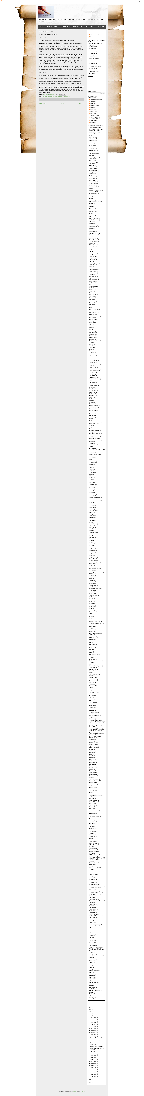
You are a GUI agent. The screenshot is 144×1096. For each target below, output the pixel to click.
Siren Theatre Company (94, 816)
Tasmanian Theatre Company (95, 66)
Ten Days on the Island (94, 58)
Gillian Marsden (92, 392)
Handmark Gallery (93, 410)
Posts (91, 34)
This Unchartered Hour (94, 929)
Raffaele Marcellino (93, 739)
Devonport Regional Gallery (95, 316)
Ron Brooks (91, 760)
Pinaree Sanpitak (92, 705)
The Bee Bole (92, 902)
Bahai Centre (92, 195)
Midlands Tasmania (93, 600)
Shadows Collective (93, 801)
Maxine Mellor (92, 586)
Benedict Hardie (92, 208)
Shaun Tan (91, 806)
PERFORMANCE (93, 692)
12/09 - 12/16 (94, 1021)
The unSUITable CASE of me (95, 919)
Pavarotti (91, 687)
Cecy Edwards (92, 246)
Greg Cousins (92, 398)
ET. (89, 357)
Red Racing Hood (93, 742)
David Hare (91, 302)
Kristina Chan (92, 515)
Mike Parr (91, 601)
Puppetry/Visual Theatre (94, 715)
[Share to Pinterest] (65, 95)
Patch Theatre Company (94, 679)
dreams (90, 325)
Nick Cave (91, 642)
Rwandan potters (92, 775)
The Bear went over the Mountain (96, 900)
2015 (90, 1009)
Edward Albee (92, 335)
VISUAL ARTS (92, 967)
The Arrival (91, 897)
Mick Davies (91, 596)
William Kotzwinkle (93, 984)
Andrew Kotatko (92, 158)
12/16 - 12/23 (94, 1019)
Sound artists (92, 834)
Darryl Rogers (92, 296)
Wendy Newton (93, 120)
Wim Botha (91, 985)
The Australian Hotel (93, 899)
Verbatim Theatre (92, 962)
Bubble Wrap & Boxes (94, 233)
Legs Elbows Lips (93, 532)
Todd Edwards (92, 939)
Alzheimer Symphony (93, 157)
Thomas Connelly (93, 930)
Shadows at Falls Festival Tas (95, 43)
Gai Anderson (92, 384)
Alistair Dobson (92, 148)
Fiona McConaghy (93, 372)
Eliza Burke (92, 103)
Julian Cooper (92, 492)
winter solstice (92, 987)
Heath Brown (91, 413)
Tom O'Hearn (92, 942)
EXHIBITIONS (92, 362)
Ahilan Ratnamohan (93, 140)
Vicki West (91, 964)
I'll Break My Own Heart (94, 430)
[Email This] (60, 95)
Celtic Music (91, 248)
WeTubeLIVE (92, 978)
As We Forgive (92, 185)
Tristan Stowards (92, 952)
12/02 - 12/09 (94, 1022)
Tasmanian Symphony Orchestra (96, 886)
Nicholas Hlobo (92, 639)
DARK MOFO (92, 291)
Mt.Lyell (90, 613)
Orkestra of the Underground (95, 665)
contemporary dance (93, 271)
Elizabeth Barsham (94, 105)
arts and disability (93, 183)
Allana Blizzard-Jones (93, 150)
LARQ (90, 522)
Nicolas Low (91, 647)
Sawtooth (91, 792)
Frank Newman (92, 382)
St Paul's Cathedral (93, 844)
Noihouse (91, 652)
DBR (90, 307)
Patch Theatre (92, 677)
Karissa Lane (92, 507)
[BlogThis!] (61, 95)
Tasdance (91, 60)
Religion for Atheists (93, 747)
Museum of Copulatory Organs (95, 623)
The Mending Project (93, 914)
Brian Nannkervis (92, 225)
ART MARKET (92, 180)
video (90, 965)
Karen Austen (92, 505)
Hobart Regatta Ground (94, 423)
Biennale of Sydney (93, 211)
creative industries (93, 272)
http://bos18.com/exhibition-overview (47, 42)
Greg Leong (91, 400)
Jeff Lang (91, 467)
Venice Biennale (92, 960)
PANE (90, 675)
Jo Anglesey (91, 479)
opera (90, 664)
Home (62, 103)
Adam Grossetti (92, 137)
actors (90, 135)
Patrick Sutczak (93, 111)
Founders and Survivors (94, 379)
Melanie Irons (92, 590)
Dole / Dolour (92, 317)
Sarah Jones (91, 789)
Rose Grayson (92, 762)
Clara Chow (91, 261)
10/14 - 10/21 (94, 1030)
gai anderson (93, 122)
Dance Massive (92, 286)
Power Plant (91, 710)
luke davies (91, 553)
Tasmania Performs (93, 53)
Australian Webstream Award (95, 190)
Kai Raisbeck (92, 504)
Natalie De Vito (92, 631)
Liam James (91, 535)
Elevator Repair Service (94, 340)
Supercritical (91, 45)
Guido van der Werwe (93, 405)
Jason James (92, 466)
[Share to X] (62, 95)
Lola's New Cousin (93, 547)
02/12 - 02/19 (94, 1073)
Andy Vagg (91, 163)
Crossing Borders (92, 276)
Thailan (90, 896)
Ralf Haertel (91, 741)
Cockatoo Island (92, 264)
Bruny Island (91, 229)
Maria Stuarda (92, 570)
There (90, 927)
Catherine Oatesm (93, 244)
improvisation (92, 441)
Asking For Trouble (93, 186)
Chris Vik (91, 254)
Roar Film (91, 752)
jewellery (91, 474)
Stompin (91, 861)
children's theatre (92, 253)
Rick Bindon (91, 751)
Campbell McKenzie (93, 239)
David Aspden (92, 299)
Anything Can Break (93, 172)
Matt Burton (91, 580)
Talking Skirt (91, 871)
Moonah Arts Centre (93, 611)
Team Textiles (92, 889)
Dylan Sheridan (92, 332)
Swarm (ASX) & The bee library (97, 1046)
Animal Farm (91, 165)
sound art (91, 833)
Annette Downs (92, 166)
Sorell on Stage (92, 831)
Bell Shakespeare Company (95, 201)
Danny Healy (91, 289)
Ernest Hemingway (93, 350)
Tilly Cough (91, 932)
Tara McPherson (92, 874)
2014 (90, 1011)
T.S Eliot (91, 869)
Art (89, 175)
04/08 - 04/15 (94, 1067)
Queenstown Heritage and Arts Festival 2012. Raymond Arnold (96, 732)
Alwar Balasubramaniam (94, 153)
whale (90, 980)
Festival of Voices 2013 (94, 369)
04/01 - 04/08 (94, 1069)
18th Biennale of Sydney (94, 127)
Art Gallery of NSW (93, 178)
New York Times (92, 636)
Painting (90, 670)
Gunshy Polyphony (93, 407)
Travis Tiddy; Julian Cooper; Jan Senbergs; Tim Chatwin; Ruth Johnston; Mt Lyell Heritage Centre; (96, 948)
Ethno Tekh (91, 359)
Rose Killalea (93, 113)
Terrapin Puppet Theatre (94, 894)
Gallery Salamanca (93, 385)
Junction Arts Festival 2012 (95, 500)
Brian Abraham (92, 223)
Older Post (81, 103)
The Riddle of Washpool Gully (95, 915)
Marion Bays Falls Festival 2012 (96, 572)
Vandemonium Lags (93, 959)
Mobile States (92, 603)
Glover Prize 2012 (93, 395)
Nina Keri (91, 651)
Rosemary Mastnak (93, 767)
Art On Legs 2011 (93, 181)
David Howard (92, 304)
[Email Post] (57, 94)
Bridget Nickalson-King (94, 226)
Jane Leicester (92, 461)
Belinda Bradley (92, 200)
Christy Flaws (92, 258)
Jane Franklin (92, 459)
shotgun (90, 811)
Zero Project (91, 997)
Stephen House (92, 848)
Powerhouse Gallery (93, 712)
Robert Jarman (92, 757)
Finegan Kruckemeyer (93, 370)
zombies (91, 998)
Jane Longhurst (92, 462)
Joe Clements (92, 482)
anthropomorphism (93, 168)
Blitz (90, 216)
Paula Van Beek (92, 685)
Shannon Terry (92, 805)
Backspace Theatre (93, 193)
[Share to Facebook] (64, 95)
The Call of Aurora (93, 905)
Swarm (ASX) (92, 866)
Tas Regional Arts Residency (95, 876)
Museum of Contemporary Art (95, 621)
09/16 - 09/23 (94, 1034)
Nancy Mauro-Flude (93, 630)
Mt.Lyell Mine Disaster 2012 (95, 615)
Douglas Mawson (92, 322)
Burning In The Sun (93, 234)
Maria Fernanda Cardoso (94, 568)
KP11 (90, 514)
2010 (90, 1081)
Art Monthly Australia (93, 48)
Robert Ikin (91, 755)
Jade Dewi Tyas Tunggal (94, 454)
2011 (90, 1079)
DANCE (90, 284)
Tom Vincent (91, 944)
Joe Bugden (91, 480)
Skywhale (91, 820)
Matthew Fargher (92, 585)
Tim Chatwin (91, 934)
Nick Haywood (92, 644)
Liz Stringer (91, 545)
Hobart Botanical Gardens (94, 422)
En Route (91, 349)
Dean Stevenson (92, 311)
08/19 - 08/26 (94, 1054)
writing (90, 992)
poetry (90, 709)
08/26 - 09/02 (94, 1036)
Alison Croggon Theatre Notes (95, 55)
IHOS (90, 432)
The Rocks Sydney (93, 917)
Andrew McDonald (93, 160)
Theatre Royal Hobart (93, 925)
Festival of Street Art (93, 367)
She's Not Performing (93, 810)
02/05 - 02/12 (94, 1074)
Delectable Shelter (93, 314)
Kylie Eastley (93, 107)
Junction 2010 (92, 495)
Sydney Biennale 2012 (94, 867)
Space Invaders (92, 839)
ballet (90, 196)
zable (90, 995)
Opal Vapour (91, 662)
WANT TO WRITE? (52, 27)
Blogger (83, 1091)
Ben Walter (91, 206)
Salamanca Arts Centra (94, 779)
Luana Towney (92, 550)
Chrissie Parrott (92, 256)
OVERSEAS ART (93, 669)
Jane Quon (91, 464)
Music (90, 625)
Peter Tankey (92, 699)
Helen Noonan (92, 417)
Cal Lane (91, 236)
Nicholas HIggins (92, 637)
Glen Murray (91, 393)
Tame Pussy (93, 1042)
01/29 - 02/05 (94, 1076)
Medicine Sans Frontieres (94, 588)
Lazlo (90, 528)
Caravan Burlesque (93, 241)
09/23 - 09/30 (94, 1032)
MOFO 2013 (91, 605)
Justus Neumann (92, 502)
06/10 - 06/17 (94, 1063)
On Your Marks (92, 659)
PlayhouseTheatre (93, 707)
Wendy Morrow (92, 975)
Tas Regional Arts (93, 68)
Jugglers (91, 490)
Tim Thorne (91, 937)
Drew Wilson (91, 327)
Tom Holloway (92, 940)
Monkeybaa (91, 610)
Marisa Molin (91, 573)
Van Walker (91, 957)
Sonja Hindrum (92, 826)
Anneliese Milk (93, 101)
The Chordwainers (93, 907)
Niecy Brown (91, 649)
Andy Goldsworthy (93, 162)
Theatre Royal (92, 61)
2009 (90, 1082)
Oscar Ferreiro (92, 667)
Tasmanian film (92, 882)
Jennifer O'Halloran (93, 470)
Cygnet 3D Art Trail (93, 278)
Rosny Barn (91, 769)
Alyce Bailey (91, 155)
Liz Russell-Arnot (92, 543)
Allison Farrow (92, 152)
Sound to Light (92, 836)
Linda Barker (91, 537)
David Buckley (92, 301)
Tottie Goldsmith (92, 945)
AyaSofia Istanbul (93, 191)
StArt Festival (92, 846)
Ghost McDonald (92, 390)
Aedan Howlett (92, 138)
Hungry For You (92, 427)
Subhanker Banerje (93, 862)
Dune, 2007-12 (93, 1051)
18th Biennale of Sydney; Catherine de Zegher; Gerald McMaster (56, 96)
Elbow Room (91, 339)
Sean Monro (91, 798)
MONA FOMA (92, 606)
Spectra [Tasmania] (93, 843)
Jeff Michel (91, 469)
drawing (90, 324)
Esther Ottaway (92, 355)
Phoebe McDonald (93, 702)
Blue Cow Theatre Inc (93, 219)
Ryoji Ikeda (91, 777)
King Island (91, 512)
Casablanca (91, 243)
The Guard (91, 910)
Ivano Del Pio (92, 448)
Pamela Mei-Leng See (94, 674)
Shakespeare (92, 803)
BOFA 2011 (91, 221)
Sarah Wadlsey (92, 790)
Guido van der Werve (93, 403)
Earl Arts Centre (92, 334)
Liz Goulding (91, 542)
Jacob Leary (91, 452)
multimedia (91, 616)
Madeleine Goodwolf (93, 560)
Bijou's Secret (92, 215)
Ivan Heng (91, 446)
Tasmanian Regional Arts (94, 884)
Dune (90, 329)
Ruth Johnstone (92, 774)
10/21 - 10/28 (94, 1028)
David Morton (92, 306)
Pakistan (91, 672)
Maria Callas (91, 567)
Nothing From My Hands (94, 656)
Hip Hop (90, 420)
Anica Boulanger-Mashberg (96, 99)
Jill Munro (91, 475)
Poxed (90, 713)
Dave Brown (91, 297)
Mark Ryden (91, 575)
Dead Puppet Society (93, 309)
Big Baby (91, 213)
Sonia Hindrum (92, 823)
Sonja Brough (92, 825)
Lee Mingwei (91, 530)
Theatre (90, 920)
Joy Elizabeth (92, 489)
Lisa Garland (91, 540)
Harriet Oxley (92, 412)
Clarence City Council (93, 263)
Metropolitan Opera (93, 595)
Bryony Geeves (92, 231)
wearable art (91, 974)
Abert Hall (91, 133)
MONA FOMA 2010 (93, 46)
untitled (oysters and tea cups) (95, 955)
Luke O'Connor (92, 555)
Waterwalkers (92, 972)
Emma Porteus (92, 345)
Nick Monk (91, 646)
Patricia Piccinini (92, 680)
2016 (90, 1007)
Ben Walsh (91, 205)
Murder (90, 618)
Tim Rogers (91, 935)
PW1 (90, 717)
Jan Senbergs (92, 457)
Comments (92, 36)
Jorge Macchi (92, 485)
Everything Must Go (93, 360)
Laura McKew (92, 525)
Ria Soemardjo (92, 749)
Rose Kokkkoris (92, 765)
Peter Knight (91, 697)
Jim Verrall (91, 477)
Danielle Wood (92, 287)
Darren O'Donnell (92, 294)
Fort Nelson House (93, 377)
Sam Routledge (92, 782)
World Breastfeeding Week (94, 990)
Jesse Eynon (92, 472)
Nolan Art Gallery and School (95, 654)
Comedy (91, 266)
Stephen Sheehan (93, 849)
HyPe (90, 428)
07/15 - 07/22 (94, 1059)
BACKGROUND (77, 27)
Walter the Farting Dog (94, 970)
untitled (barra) (92, 954)
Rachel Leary (92, 734)
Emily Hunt (91, 344)
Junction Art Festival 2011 (94, 497)
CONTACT (101, 27)
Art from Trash (92, 176)
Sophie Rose (91, 828)
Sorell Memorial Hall (93, 830)
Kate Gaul (91, 509)
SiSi (90, 818)
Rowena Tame (92, 772)
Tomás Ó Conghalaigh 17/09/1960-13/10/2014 (95, 118)
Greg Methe (91, 402)
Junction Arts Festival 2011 (95, 499)
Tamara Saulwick (92, 872)
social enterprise (92, 821)
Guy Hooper (91, 408)
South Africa (91, 838)
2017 (90, 1006)
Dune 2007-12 (92, 331)
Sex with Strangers (93, 800)
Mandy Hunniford (92, 563)
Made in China (92, 558)
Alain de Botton (92, 142)
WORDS (91, 988)
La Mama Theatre (93, 519)
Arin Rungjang (92, 173)
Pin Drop (91, 704)
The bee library (92, 904)
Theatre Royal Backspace (94, 924)
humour (90, 425)
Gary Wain (91, 387)
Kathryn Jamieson (93, 510)
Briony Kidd (91, 228)
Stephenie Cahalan (94, 115)
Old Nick (91, 657)
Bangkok (91, 198)
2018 (90, 1004)
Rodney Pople (92, 759)
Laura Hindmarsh (92, 523)
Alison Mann (91, 147)
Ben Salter (91, 203)
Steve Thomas (92, 853)
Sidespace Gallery (93, 813)
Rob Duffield (91, 754)
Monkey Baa (91, 608)
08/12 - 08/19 (94, 1055)
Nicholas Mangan (92, 641)
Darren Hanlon (92, 292)
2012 (90, 1015)
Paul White (91, 684)
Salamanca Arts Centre (94, 65)
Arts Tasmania (92, 73)
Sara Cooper (91, 785)
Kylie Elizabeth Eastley (94, 71)
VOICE (90, 969)
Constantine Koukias (93, 269)
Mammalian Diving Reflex (94, 562)
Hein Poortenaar (92, 415)
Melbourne (91, 591)
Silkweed (91, 815)
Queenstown (91, 718)
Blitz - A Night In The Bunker (95, 218)
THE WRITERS (90, 27)
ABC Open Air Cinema (94, 132)
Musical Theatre (92, 626)
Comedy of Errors (93, 268)
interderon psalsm (93, 444)
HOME (41, 27)
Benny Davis (91, 210)
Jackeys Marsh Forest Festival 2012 (97, 449)
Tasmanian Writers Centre (94, 50)
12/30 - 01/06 (94, 1017)
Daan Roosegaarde (93, 279)
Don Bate (91, 321)
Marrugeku (91, 577)
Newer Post (42, 103)
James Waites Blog (93, 56)
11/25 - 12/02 (94, 1024)
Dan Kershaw (92, 282)
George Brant (92, 388)
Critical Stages (92, 274)
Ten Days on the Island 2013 (95, 892)
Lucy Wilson (93, 109)
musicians (91, 628)
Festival (90, 365)
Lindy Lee (91, 538)
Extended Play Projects (94, 364)
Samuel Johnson (92, 784)
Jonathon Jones (92, 484)
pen (90, 690)
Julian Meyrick (92, 494)
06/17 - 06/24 (94, 1061)
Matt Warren (91, 581)
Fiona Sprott (91, 374)
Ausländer (91, 188)
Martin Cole (91, 578)
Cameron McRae (92, 238)
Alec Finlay (91, 143)
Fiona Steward (92, 375)
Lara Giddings (92, 520)
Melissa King (92, 593)
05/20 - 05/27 (94, 1065)
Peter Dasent (92, 695)
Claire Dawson (92, 259)
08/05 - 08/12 (94, 1057)
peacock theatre (92, 689)
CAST (90, 70)
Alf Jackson (91, 145)
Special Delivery (92, 841)
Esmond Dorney (92, 354)
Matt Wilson (91, 583)
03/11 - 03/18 (94, 1071)
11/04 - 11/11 (94, 1026)
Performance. (92, 694)
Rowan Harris (92, 770)
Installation (91, 443)
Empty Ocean (92, 347)
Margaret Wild (92, 565)
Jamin (90, 456)
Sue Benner (91, 864)
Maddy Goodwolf (92, 557)
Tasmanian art (92, 881)
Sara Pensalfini (92, 787)
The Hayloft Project (93, 912)
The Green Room (92, 909)
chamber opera (92, 249)
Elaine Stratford (92, 337)
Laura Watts (91, 527)
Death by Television (93, 312)
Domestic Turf (92, 319)
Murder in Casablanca (93, 620)
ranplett (74, 1091)
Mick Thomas (92, 598)
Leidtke (90, 533)
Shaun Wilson (92, 808)
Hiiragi (90, 418)
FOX (90, 380)
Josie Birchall (92, 487)
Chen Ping (91, 251)
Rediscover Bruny (93, 744)
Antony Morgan (92, 170)
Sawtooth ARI (92, 794)
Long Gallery (91, 548)
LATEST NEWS (65, 27)
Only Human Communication (95, 660)
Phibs (90, 700)
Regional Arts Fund (93, 746)
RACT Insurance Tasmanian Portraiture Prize (95, 737)
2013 (90, 1013)
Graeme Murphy (92, 397)
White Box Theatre (93, 982)
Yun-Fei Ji (91, 993)
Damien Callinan (92, 281)
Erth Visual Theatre (93, 352)
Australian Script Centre (94, 51)
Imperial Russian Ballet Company (96, 440)
